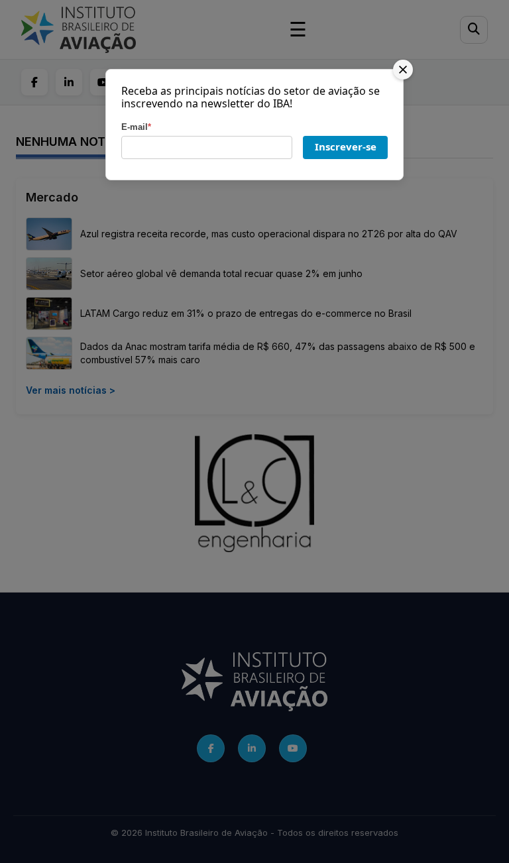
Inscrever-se (345, 146)
